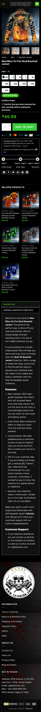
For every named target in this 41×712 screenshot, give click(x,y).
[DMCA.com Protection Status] (11, 704)
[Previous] (5, 26)
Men (12, 57)
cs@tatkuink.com (19, 547)
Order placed (7, 167)
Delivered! (35, 167)
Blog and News (9, 665)
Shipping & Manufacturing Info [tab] (18, 310)
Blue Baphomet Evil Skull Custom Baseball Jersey (10, 287)
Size (4, 71)
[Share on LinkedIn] (27, 172)
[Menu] (3, 4)
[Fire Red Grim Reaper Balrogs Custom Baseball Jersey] (10, 200)
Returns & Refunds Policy (14, 617)
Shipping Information (12, 621)
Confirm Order (9, 100)
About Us (6, 655)
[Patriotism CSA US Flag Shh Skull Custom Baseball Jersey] (30, 234)
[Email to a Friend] (18, 172)
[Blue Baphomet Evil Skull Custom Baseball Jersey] (10, 271)
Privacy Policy (8, 660)
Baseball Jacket (25, 57)
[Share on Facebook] (8, 172)
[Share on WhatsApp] (4, 172)
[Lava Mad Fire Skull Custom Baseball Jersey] (30, 200)
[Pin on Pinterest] (22, 172)
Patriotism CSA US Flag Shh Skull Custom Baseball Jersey (29, 251)
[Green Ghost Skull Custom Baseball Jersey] (10, 234)
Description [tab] (9, 304)
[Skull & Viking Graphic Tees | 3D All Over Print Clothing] (20, 4)
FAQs (4, 636)
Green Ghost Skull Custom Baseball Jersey (9, 250)
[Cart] (37, 4)
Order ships (20, 167)
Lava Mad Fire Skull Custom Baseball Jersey (30, 215)
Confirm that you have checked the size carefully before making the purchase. (19, 107)
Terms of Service (10, 612)
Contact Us (7, 650)
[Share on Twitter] (13, 172)
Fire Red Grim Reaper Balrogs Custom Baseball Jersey (10, 215)
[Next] (36, 26)
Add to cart (24, 127)
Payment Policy (9, 626)
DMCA (5, 631)
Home (4, 57)
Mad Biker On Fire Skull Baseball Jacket (19, 321)
